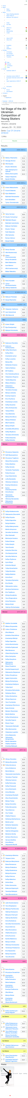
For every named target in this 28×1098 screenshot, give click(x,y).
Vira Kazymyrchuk (11, 553)
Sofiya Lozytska (10, 359)
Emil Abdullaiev (10, 199)
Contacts (5, 93)
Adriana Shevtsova (11, 837)
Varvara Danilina (10, 840)
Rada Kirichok (9, 708)
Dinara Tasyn (9, 723)
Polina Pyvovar (10, 473)
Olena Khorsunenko (11, 461)
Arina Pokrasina (10, 601)
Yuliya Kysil (9, 687)
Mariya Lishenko (10, 393)
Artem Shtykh (9, 324)
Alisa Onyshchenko (11, 798)
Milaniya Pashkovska (12, 909)
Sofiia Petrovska (10, 783)
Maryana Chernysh (11, 915)
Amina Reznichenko (11, 644)
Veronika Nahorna (11, 556)
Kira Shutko (9, 583)
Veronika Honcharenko (12, 924)
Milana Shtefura (10, 383)
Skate (4, 12)
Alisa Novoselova (10, 930)
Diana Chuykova (10, 666)
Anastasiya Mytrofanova (9, 976)
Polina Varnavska (10, 885)
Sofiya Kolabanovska (12, 511)
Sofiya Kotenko (10, 440)
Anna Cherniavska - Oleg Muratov (11, 1056)
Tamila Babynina (10, 380)
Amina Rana (9, 882)
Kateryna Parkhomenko (9, 347)
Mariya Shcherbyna (11, 681)
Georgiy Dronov (10, 161)
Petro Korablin (10, 280)
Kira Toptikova (10, 592)
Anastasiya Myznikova (8, 999)
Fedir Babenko (10, 232)
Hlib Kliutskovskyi (11, 252)
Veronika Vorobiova (11, 532)
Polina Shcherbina (11, 696)
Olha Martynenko (10, 729)
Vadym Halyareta (10, 177)
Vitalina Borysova (11, 933)
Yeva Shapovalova (11, 598)
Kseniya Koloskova (11, 485)
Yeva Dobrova (9, 810)
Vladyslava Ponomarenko (9, 386)
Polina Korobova (10, 765)
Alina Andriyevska (11, 408)
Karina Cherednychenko (11, 488)
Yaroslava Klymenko (11, 580)
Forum (4, 88)
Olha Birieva (9, 992)
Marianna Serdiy (10, 834)
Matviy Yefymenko (11, 158)
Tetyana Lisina (10, 858)
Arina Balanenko (10, 735)
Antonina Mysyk (10, 565)
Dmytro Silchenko (11, 167)
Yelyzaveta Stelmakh (12, 726)
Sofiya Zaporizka (10, 641)
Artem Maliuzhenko (11, 187)
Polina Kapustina (10, 520)
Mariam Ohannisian (11, 711)
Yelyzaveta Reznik (11, 844)
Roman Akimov (10, 238)
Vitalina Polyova (10, 816)
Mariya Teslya (9, 801)
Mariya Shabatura (11, 867)
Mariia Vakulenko (10, 741)
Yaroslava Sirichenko (12, 435)
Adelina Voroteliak (11, 623)
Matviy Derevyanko (11, 174)
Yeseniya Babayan (11, 891)
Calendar (5, 101)
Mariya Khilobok (10, 420)
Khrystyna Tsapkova (11, 458)
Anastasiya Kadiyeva (12, 684)
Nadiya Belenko (10, 574)
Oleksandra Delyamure (12, 672)
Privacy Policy (4, 1081)
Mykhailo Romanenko (12, 196)
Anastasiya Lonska (11, 402)
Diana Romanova (10, 864)
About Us (3, 1079)
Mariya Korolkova (10, 417)
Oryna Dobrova (10, 927)
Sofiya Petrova (10, 876)
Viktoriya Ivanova (10, 780)
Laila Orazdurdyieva (11, 903)
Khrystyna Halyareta (11, 452)
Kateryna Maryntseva (12, 861)
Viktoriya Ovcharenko (12, 945)
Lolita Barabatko (10, 479)
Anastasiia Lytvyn (11, 356)
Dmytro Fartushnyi (11, 217)
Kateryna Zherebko (11, 343)
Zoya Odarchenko (11, 476)
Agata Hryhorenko (11, 678)
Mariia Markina (10, 714)
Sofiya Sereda (9, 467)
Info (4, 26)
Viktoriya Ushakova (11, 482)
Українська (8, 97)
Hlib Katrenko (9, 235)
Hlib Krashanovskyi (11, 268)
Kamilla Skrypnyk (10, 828)
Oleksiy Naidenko (11, 287)
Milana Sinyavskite (11, 626)
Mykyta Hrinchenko (11, 330)
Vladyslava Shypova (11, 377)
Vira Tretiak (9, 813)
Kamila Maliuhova (11, 939)
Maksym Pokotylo (11, 297)
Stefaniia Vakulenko (11, 825)
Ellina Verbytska (10, 656)
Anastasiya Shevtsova (12, 705)
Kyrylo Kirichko (10, 179)
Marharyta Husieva (11, 538)
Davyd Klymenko (10, 300)
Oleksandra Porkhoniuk (9, 502)
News (4, 7)
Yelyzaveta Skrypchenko (9, 738)
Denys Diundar (10, 249)
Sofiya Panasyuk (10, 786)
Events (4, 69)
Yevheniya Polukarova (12, 948)
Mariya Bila (8, 362)
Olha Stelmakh (10, 535)
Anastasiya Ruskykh (11, 795)
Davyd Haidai (9, 241)
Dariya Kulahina (10, 523)
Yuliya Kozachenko (11, 568)
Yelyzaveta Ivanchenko (12, 774)
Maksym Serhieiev (11, 226)
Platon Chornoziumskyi (10, 256)
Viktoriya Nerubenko (12, 499)
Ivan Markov (9, 265)
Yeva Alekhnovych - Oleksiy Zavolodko (11, 1032)
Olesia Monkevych (11, 1002)
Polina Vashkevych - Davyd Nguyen (11, 1011)
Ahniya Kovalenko (11, 595)
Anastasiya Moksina (11, 855)
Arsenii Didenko (10, 190)
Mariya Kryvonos (10, 873)
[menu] (25, 3)
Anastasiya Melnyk (11, 638)
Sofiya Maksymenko (11, 526)
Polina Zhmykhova (11, 675)
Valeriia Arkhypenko (11, 831)
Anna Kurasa (9, 492)
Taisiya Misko (9, 411)
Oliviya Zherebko (10, 759)
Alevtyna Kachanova (11, 589)
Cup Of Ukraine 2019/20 (10, 131)
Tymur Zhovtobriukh (12, 202)
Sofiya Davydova (10, 659)
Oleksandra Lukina (11, 586)
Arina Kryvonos (10, 936)
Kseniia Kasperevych (12, 669)
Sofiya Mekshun (10, 879)
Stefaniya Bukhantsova (12, 819)
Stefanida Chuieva (11, 365)
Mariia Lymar (9, 822)
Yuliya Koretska (10, 571)
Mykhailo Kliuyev (10, 220)
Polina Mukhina (10, 464)
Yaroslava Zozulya (11, 390)
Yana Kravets (9, 547)
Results (14, 141)
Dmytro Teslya (10, 229)
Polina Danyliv (9, 544)
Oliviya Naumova (10, 699)
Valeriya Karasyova (11, 912)
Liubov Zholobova (11, 629)
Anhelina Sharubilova (12, 635)
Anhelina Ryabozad (11, 647)
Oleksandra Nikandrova (9, 663)
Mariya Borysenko (11, 762)
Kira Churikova (10, 399)
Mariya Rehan (9, 995)
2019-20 (11, 101)
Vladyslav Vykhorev (11, 309)
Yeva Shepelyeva (10, 906)
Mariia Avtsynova (10, 529)
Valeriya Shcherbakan (12, 607)
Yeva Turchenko (10, 702)
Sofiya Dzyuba (10, 517)
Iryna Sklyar (9, 562)
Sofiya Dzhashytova (11, 717)
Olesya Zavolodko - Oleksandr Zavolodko (12, 1036)
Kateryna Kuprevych (11, 888)
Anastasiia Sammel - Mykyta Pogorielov (12, 1060)
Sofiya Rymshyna (10, 350)
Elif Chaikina (9, 371)
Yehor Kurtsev (10, 214)
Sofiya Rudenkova (11, 870)
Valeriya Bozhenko (11, 918)
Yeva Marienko (10, 414)
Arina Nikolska (10, 792)
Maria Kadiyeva (10, 982)
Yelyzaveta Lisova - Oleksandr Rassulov (11, 1028)
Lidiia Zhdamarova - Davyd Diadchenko (11, 1024)
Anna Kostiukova (10, 921)
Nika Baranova (10, 650)
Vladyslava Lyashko (11, 732)
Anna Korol (8, 577)
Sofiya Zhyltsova (10, 559)
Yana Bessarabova (11, 894)
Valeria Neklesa (10, 368)
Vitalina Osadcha (10, 743)
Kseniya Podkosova (11, 989)
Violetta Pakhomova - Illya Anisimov (12, 1046)
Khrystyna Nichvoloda (12, 690)
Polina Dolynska (10, 438)
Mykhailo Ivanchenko (12, 223)
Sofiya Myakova (10, 432)
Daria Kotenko (9, 969)
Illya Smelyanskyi (10, 327)
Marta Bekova (9, 771)
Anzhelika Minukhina (12, 429)
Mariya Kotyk (9, 604)
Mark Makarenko (10, 262)
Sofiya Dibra (9, 353)
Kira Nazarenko (10, 951)
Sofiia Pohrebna (10, 979)
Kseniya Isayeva (10, 396)
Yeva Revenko (9, 957)
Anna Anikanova (10, 768)
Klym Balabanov (10, 193)
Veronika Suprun (10, 720)
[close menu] (26, 3)
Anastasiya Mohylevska (9, 986)
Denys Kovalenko (10, 259)
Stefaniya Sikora (10, 693)
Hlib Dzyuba (9, 164)
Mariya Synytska (10, 954)
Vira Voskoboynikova (12, 374)
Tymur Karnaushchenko (10, 284)
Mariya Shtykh (10, 426)
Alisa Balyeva (9, 632)
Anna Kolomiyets (10, 789)
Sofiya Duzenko (10, 405)
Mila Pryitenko (10, 423)
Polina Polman (9, 541)
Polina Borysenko (11, 807)
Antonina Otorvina (11, 550)
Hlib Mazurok (9, 315)
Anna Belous (9, 842)
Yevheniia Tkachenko (12, 470)
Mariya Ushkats (10, 942)
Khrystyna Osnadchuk (12, 972)
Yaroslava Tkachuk (11, 777)
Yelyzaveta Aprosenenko (9, 495)
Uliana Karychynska (11, 653)
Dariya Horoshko (10, 804)
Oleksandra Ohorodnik (12, 514)
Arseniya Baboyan (11, 746)
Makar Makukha (10, 271)
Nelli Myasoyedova (11, 455)
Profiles (5, 50)
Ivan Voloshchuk (10, 312)
